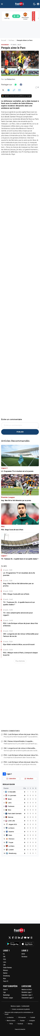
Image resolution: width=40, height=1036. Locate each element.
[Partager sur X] (3, 90)
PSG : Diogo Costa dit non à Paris (16, 594)
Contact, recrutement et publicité (21, 1009)
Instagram (32, 1020)
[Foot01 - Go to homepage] (20, 930)
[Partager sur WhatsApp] (15, 85)
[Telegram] (8, 90)
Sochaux (5, 45)
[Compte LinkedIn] (19, 937)
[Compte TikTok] (22, 937)
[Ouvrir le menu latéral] (2, 4)
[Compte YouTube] (25, 937)
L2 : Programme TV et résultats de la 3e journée (19, 574)
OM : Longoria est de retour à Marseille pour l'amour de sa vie (21, 635)
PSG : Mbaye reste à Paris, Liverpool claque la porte (20, 654)
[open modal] (38, 4)
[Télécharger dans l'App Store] (27, 944)
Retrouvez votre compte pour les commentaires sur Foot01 (19, 1013)
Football (32, 1017)
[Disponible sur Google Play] (12, 944)
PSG (3, 526)
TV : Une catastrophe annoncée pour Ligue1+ (18, 614)
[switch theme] (34, 4)
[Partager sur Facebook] (21, 85)
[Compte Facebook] (13, 937)
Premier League (8, 497)
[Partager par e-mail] (19, 90)
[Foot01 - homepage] (20, 4)
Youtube (22, 1020)
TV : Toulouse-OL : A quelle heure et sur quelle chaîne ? (19, 603)
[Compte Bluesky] (28, 937)
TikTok (11, 1023)
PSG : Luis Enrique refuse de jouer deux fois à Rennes (20, 624)
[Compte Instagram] (16, 937)
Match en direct (11, 1020)
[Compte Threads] (31, 937)
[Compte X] (10, 937)
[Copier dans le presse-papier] (14, 90)
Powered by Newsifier (20, 1029)
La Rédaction (10, 79)
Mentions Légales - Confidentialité (20, 1006)
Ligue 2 (4, 468)
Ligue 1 (4, 556)
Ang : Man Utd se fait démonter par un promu (18, 585)
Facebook (20, 1023)
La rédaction (10, 1017)
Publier (20, 432)
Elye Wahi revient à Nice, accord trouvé (19, 644)
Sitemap (30, 1023)
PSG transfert (22, 1017)
